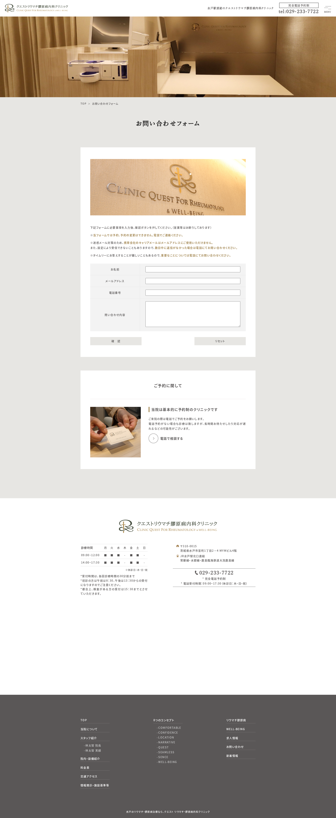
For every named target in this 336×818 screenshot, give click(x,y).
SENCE (163, 757)
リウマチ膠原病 (236, 720)
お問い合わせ (235, 747)
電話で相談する (171, 438)
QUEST (163, 747)
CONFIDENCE (168, 732)
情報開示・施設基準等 (94, 785)
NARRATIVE (166, 742)
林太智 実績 (93, 750)
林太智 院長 (93, 745)
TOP (83, 720)
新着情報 (232, 756)
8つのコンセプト (163, 720)
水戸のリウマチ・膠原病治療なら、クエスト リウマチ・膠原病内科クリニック (168, 812)
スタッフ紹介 (88, 738)
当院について (89, 729)
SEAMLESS (166, 752)
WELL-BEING (167, 762)
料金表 (84, 767)
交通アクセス (88, 776)
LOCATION (166, 737)
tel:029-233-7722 (299, 11)
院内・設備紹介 (90, 758)
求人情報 (232, 738)
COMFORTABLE (169, 728)
